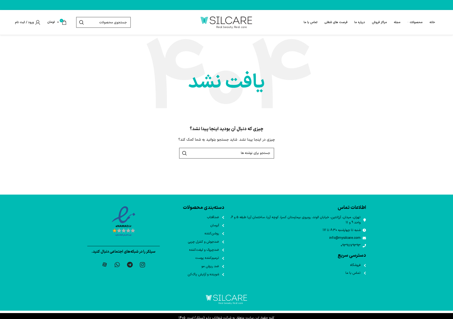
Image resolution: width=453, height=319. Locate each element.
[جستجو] (81, 22)
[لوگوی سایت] (226, 22)
